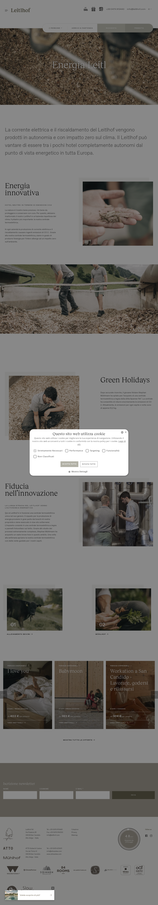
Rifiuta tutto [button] (89, 464)
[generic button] (52, 888)
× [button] (126, 432)
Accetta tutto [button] (69, 464)
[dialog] (79, 452)
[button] (79, 471)
